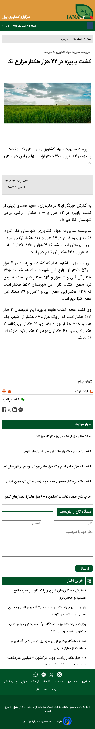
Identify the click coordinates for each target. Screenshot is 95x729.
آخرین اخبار (75, 581)
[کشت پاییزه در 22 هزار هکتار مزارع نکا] (20, 410)
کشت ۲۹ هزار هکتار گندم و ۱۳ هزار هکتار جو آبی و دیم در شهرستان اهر (47, 466)
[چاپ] (4, 391)
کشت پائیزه (11, 400)
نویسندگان (41, 690)
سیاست (59, 682)
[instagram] (59, 674)
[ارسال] (9, 391)
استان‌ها (77, 39)
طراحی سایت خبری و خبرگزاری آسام (42, 721)
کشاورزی (86, 682)
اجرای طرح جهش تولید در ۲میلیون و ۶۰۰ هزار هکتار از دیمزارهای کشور (47, 497)
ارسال (84, 568)
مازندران (64, 39)
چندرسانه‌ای (11, 682)
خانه (89, 39)
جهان (24, 682)
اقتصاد (47, 682)
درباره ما (56, 690)
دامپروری (72, 682)
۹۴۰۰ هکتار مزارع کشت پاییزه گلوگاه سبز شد (63, 436)
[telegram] (43, 674)
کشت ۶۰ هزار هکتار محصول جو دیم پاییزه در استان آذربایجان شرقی (48, 481)
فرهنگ (35, 682)
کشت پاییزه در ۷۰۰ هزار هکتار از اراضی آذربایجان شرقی (57, 451)
